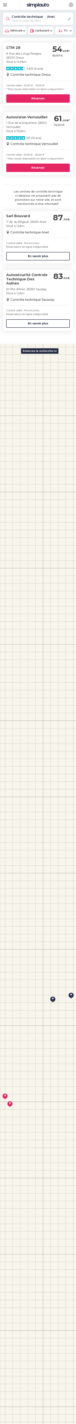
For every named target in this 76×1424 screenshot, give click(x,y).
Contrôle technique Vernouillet (34, 144)
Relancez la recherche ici (40, 350)
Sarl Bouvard (18, 216)
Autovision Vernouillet (27, 117)
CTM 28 (13, 48)
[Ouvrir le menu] (4, 3)
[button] (71, 5)
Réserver (38, 98)
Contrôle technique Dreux (30, 75)
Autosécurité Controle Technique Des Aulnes (27, 279)
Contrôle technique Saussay (32, 300)
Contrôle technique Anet (29, 232)
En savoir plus (38, 256)
